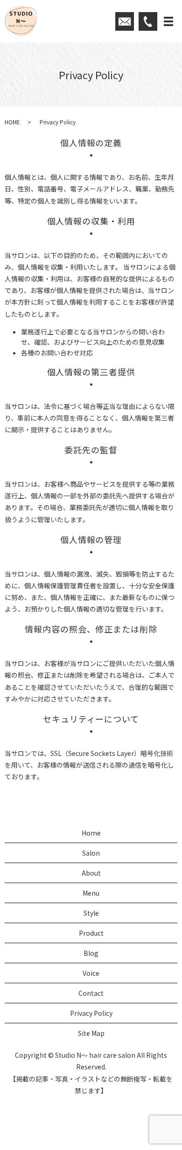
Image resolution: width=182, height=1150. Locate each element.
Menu (91, 893)
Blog (91, 953)
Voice (91, 973)
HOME (12, 122)
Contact (91, 993)
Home (91, 832)
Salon (91, 852)
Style (91, 913)
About (91, 873)
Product (91, 933)
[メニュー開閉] (168, 21)
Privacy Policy (91, 1013)
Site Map (91, 1033)
